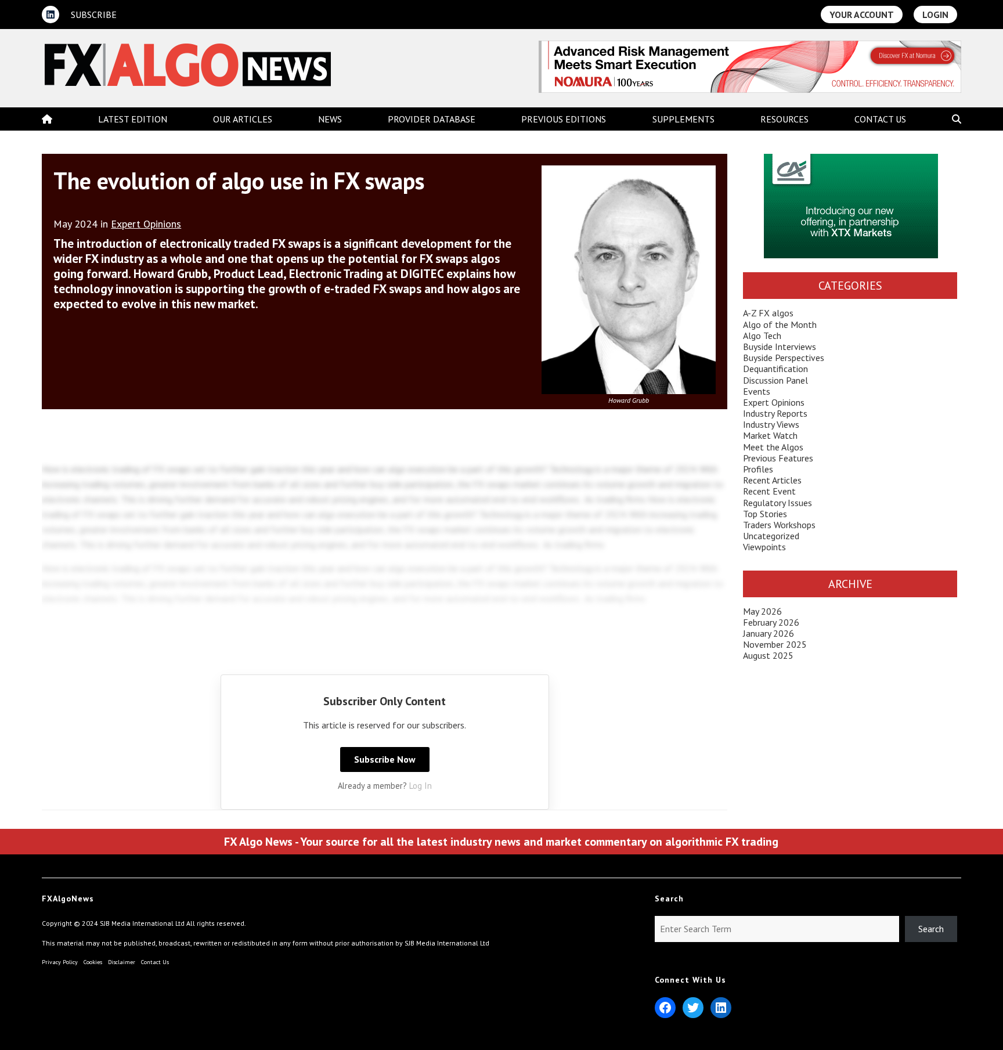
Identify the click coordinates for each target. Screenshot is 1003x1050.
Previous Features (778, 458)
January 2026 (768, 633)
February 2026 (771, 622)
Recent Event (769, 491)
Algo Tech (762, 335)
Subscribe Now (385, 759)
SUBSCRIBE (94, 14)
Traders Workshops (779, 525)
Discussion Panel (775, 380)
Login (935, 14)
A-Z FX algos (768, 313)
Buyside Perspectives (783, 357)
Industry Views (771, 424)
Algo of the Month (780, 324)
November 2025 (775, 644)
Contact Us (880, 119)
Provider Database (431, 119)
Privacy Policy (60, 962)
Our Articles (242, 119)
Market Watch (770, 435)
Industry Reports (775, 413)
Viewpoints (764, 547)
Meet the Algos (773, 447)
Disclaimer (121, 962)
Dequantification (775, 368)
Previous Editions (563, 119)
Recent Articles (772, 480)
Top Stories (765, 513)
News (330, 119)
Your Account (861, 14)
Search (931, 928)
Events (756, 391)
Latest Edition (132, 119)
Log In (420, 785)
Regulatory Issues (777, 502)
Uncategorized (771, 536)
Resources (784, 119)
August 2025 (768, 655)
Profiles (758, 469)
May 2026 (762, 611)
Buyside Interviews (779, 346)
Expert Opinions (146, 223)
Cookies (93, 962)
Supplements (683, 119)
